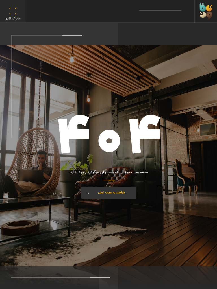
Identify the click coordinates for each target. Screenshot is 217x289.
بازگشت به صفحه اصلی (111, 193)
